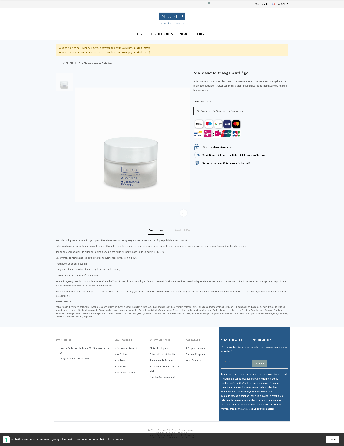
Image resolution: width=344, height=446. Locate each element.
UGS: (196, 101)
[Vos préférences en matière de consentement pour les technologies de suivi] (6, 439)
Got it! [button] (332, 439)
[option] (132, 145)
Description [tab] (156, 230)
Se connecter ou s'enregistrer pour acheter (221, 111)
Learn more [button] (115, 439)
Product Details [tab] (185, 230)
